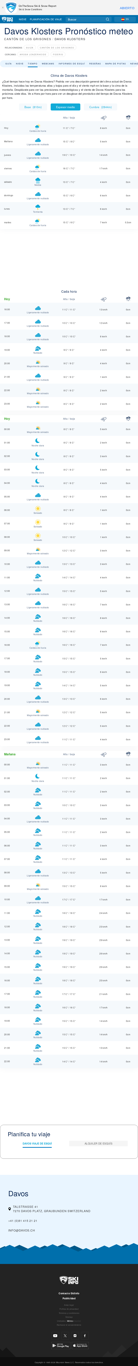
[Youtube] (55, 1336)
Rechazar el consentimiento (69, 1324)
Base (33, 107)
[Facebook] (85, 1336)
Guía (8, 63)
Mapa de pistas (115, 63)
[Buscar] (108, 19)
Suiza (29, 47)
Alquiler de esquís (98, 1143)
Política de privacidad (69, 1309)
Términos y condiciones (69, 1313)
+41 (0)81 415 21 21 (22, 1221)
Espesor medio (65, 107)
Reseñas (95, 63)
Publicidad (69, 1298)
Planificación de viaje (46, 19)
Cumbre (100, 107)
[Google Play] (60, 1345)
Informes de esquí (72, 63)
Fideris (58, 54)
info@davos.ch (21, 1230)
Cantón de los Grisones (57, 47)
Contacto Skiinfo (69, 1293)
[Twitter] (65, 1336)
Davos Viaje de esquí (37, 1143)
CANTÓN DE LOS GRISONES (27, 39)
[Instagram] (75, 1336)
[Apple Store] (80, 1345)
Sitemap (69, 1317)
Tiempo (33, 63)
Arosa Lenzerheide (33, 54)
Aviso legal (69, 1305)
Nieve (23, 19)
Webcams (48, 63)
